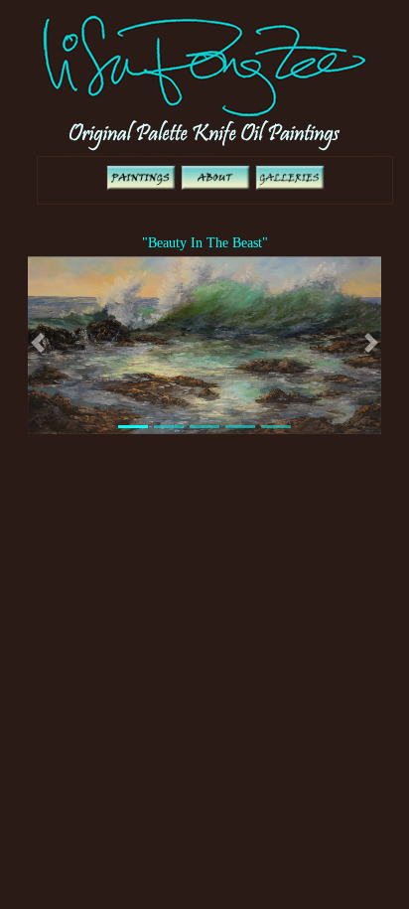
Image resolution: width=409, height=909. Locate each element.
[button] (37, 343)
